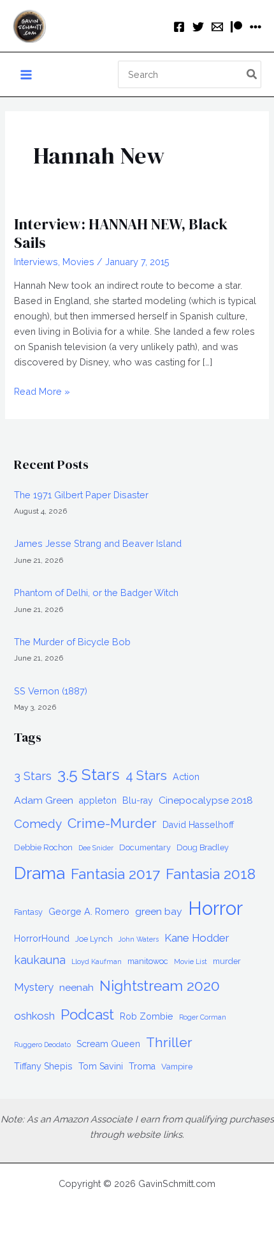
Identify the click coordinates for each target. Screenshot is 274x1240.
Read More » (42, 392)
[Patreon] (236, 27)
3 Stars (33, 776)
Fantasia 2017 (115, 874)
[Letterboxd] (255, 27)
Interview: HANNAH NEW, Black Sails (120, 233)
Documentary (145, 847)
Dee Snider (95, 848)
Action (186, 777)
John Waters (139, 939)
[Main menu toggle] (26, 74)
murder (227, 961)
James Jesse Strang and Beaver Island (98, 543)
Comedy (38, 823)
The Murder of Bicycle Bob (72, 641)
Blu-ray (137, 800)
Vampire (176, 1066)
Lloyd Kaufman (96, 961)
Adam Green (43, 800)
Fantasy (28, 912)
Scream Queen (108, 1044)
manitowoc (147, 961)
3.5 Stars (88, 774)
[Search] (252, 74)
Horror (215, 908)
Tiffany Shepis (43, 1066)
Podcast (87, 1014)
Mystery (34, 987)
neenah (76, 987)
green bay (158, 911)
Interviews (36, 261)
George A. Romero (88, 912)
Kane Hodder (196, 937)
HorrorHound (41, 938)
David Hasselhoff (198, 825)
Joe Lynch (94, 939)
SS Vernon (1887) (50, 690)
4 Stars (146, 775)
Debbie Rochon (43, 847)
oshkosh (34, 1015)
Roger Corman (202, 1017)
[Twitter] (198, 27)
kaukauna (40, 960)
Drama (39, 873)
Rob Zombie (146, 1016)
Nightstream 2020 (159, 985)
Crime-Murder (112, 823)
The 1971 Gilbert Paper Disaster (81, 494)
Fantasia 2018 (211, 874)
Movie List (190, 961)
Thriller (169, 1042)
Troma (142, 1066)
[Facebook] (179, 27)
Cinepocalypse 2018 (206, 800)
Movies (78, 261)
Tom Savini (100, 1066)
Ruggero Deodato (42, 1044)
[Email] (217, 27)
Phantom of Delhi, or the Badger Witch (96, 592)
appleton (98, 800)
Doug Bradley (203, 847)
